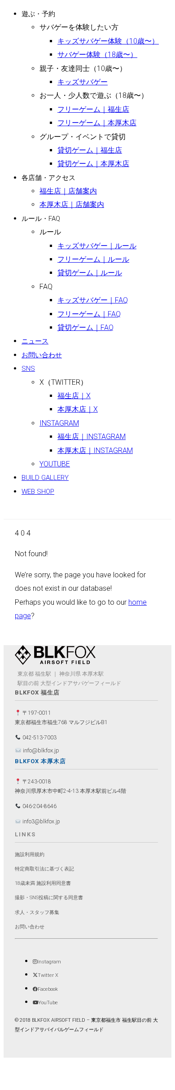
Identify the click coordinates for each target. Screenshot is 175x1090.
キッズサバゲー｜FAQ (92, 300)
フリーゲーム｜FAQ (89, 314)
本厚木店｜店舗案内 (71, 204)
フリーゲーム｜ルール (93, 259)
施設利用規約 (29, 854)
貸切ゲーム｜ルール (89, 272)
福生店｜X (74, 395)
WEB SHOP (38, 492)
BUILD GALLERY (45, 478)
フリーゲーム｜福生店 (93, 109)
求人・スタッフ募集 (37, 912)
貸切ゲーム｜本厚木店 (93, 163)
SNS (28, 369)
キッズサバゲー (82, 82)
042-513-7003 (39, 737)
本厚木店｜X (77, 409)
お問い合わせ (42, 355)
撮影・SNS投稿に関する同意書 (49, 898)
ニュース (35, 341)
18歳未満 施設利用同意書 (43, 883)
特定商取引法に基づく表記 (44, 869)
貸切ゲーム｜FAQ (85, 327)
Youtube (54, 464)
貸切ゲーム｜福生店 (89, 150)
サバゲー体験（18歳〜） (97, 54)
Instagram (59, 423)
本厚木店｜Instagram (95, 450)
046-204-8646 (39, 806)
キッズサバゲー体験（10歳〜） (108, 41)
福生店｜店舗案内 (68, 191)
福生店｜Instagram (91, 436)
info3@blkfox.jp (40, 821)
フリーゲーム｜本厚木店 (96, 123)
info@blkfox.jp (40, 750)
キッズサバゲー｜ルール (96, 246)
